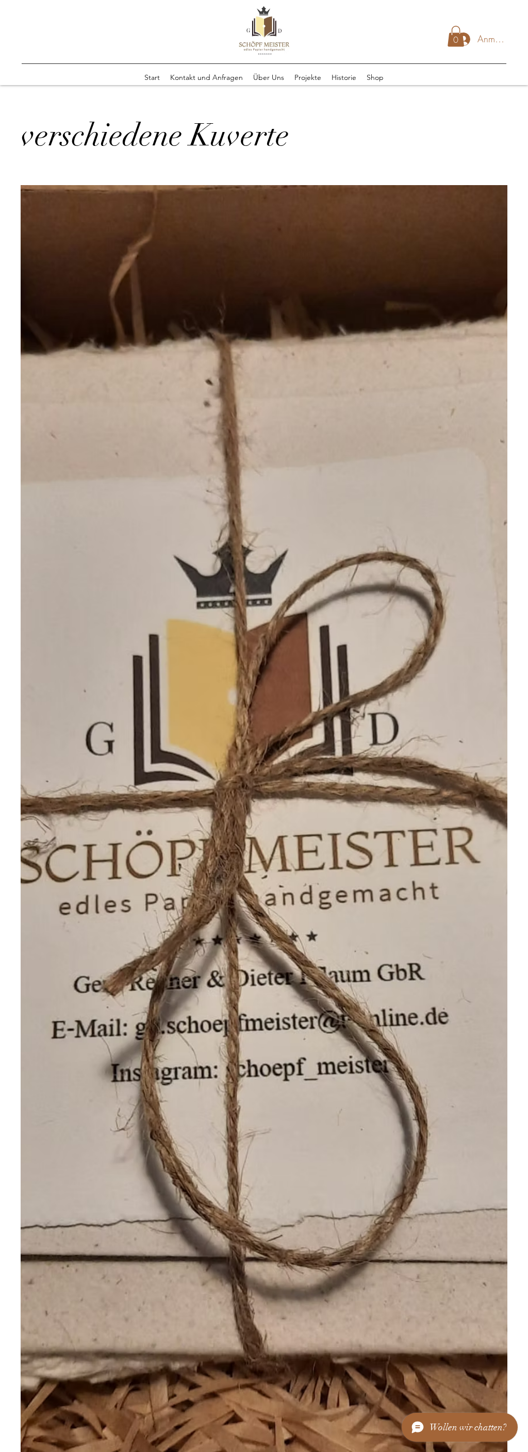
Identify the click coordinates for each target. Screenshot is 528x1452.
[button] (456, 36)
